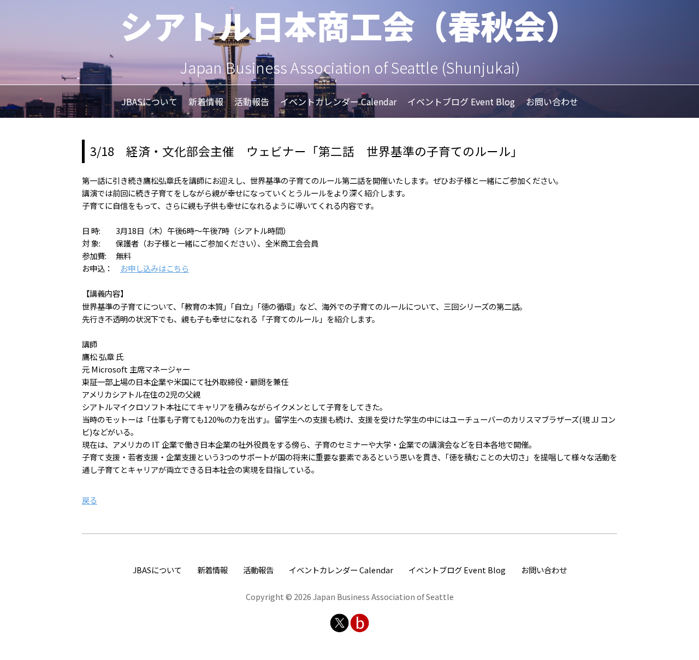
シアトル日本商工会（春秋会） (349, 25)
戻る (89, 500)
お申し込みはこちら (154, 268)
